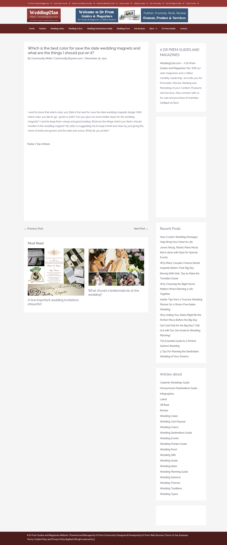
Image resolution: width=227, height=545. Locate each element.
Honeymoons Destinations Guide (178, 388)
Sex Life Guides (155, 3)
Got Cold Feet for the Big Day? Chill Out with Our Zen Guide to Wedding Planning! (180, 330)
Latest (163, 399)
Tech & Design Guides (173, 3)
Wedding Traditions (171, 488)
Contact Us (166, 102)
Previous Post (33, 228)
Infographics (167, 393)
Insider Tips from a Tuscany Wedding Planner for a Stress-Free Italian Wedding (181, 304)
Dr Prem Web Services (153, 535)
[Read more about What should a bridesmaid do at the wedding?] (116, 267)
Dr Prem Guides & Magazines (38, 3)
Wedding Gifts (168, 455)
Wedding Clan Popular (173, 421)
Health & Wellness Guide (106, 3)
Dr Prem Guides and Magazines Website (48, 535)
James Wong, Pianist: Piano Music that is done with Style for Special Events (179, 252)
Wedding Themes (170, 482)
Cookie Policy (41, 539)
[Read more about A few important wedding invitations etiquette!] (56, 271)
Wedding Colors (76, 28)
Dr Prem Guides (169, 28)
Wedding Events (169, 438)
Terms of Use (171, 535)
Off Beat (164, 404)
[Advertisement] (86, 86)
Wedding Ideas (168, 466)
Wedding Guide (169, 460)
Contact (183, 28)
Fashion (42, 28)
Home (32, 28)
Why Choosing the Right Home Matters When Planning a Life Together (177, 289)
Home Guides (124, 3)
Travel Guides (191, 3)
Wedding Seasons (170, 477)
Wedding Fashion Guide (173, 443)
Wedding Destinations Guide (99, 28)
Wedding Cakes (57, 28)
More (152, 28)
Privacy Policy (58, 539)
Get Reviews (139, 28)
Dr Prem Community (106, 535)
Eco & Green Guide (60, 3)
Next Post (141, 228)
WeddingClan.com (170, 63)
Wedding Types (169, 494)
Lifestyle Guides (139, 3)
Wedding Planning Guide (174, 471)
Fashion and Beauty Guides (82, 3)
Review (164, 410)
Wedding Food (123, 28)
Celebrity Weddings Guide (174, 382)
